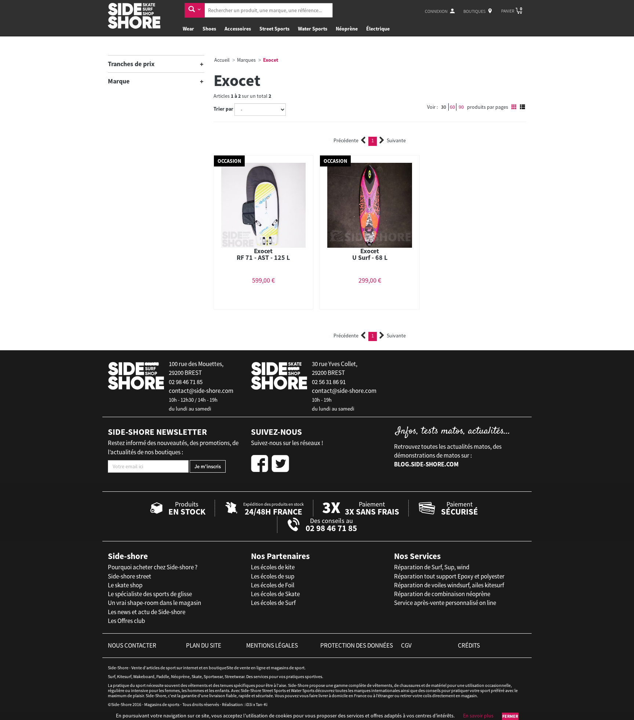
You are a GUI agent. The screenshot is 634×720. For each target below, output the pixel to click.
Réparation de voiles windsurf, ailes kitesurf (449, 585)
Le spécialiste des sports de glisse (150, 594)
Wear (188, 28)
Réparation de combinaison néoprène (442, 594)
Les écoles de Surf (273, 603)
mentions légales (272, 645)
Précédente (346, 140)
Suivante (396, 140)
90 (461, 107)
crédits (469, 645)
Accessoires (238, 28)
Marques (246, 60)
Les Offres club (126, 621)
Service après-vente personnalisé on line (445, 603)
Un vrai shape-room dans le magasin (154, 603)
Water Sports (312, 28)
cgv (406, 645)
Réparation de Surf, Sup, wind (431, 567)
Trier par (223, 108)
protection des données (356, 645)
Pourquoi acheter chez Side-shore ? (152, 567)
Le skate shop (125, 585)
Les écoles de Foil (272, 585)
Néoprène (347, 28)
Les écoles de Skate (275, 594)
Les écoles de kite (273, 567)
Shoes (209, 28)
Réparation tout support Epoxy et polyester (449, 576)
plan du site (203, 645)
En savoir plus (478, 715)
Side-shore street (129, 576)
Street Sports (274, 28)
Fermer (510, 716)
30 (443, 107)
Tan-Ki (261, 704)
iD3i (248, 704)
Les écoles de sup (272, 576)
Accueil (222, 60)
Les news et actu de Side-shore (146, 612)
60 (452, 107)
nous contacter (132, 645)
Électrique (378, 28)
